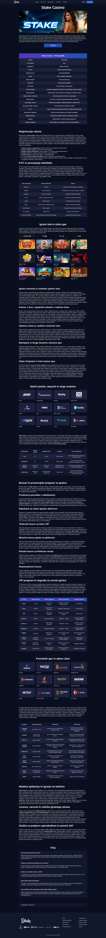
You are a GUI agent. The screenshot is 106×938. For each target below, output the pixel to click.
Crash (60, 236)
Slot (78, 236)
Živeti (43, 236)
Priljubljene (26, 236)
